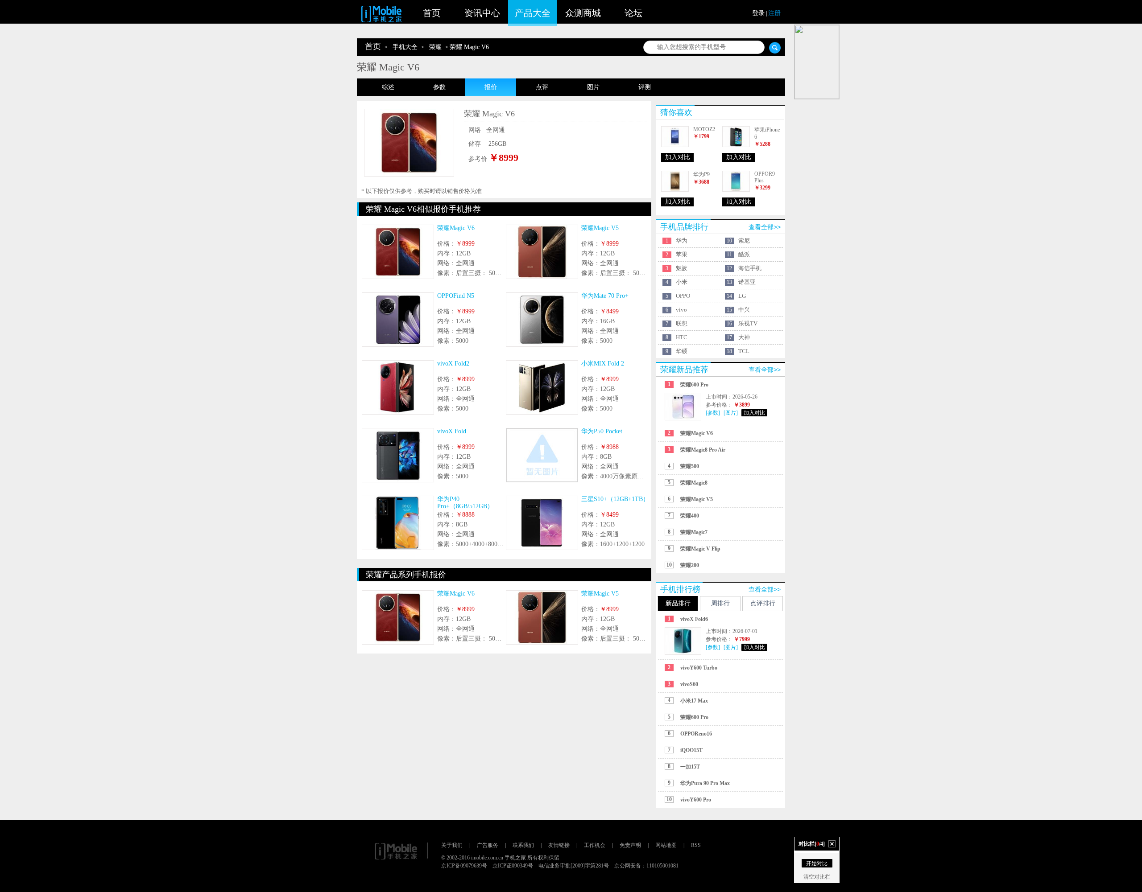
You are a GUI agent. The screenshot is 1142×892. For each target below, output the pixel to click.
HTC (681, 337)
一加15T (690, 767)
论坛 (633, 13)
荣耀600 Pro (694, 385)
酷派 (744, 254)
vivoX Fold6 (694, 619)
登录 (758, 13)
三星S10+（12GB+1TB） (615, 499)
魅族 (681, 268)
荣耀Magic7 (694, 532)
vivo (681, 309)
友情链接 (559, 845)
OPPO (683, 295)
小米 (681, 282)
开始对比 (817, 863)
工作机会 (594, 845)
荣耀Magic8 (694, 483)
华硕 (681, 351)
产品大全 (532, 13)
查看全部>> (765, 226)
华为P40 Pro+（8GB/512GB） (465, 503)
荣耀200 (689, 565)
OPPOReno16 (696, 734)
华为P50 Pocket (601, 431)
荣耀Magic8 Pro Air (702, 450)
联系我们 (523, 845)
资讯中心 (482, 13)
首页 (432, 13)
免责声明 (630, 845)
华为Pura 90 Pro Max (705, 783)
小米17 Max (694, 701)
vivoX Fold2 (453, 363)
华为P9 (701, 174)
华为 (681, 240)
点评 (542, 87)
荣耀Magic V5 (600, 228)
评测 (644, 87)
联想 (681, 323)
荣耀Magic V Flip (700, 549)
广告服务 (487, 845)
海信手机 (749, 268)
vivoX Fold (451, 431)
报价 (490, 87)
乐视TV (747, 323)
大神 (744, 337)
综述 (388, 87)
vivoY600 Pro (695, 800)
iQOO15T (691, 750)
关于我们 (452, 845)
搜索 (775, 47)
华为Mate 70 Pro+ (605, 295)
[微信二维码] (816, 62)
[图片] (731, 413)
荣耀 (435, 47)
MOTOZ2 (704, 129)
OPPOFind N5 (455, 295)
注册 (774, 13)
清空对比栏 (816, 877)
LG (742, 295)
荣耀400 (689, 516)
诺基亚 (747, 282)
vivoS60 (689, 684)
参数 (439, 87)
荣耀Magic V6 (456, 228)
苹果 (681, 254)
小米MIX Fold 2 (602, 363)
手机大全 (405, 47)
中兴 (744, 309)
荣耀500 (689, 466)
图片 (593, 87)
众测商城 (583, 13)
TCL (743, 351)
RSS (696, 845)
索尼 (744, 240)
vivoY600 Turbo (698, 668)
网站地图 (666, 845)
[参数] (713, 413)
